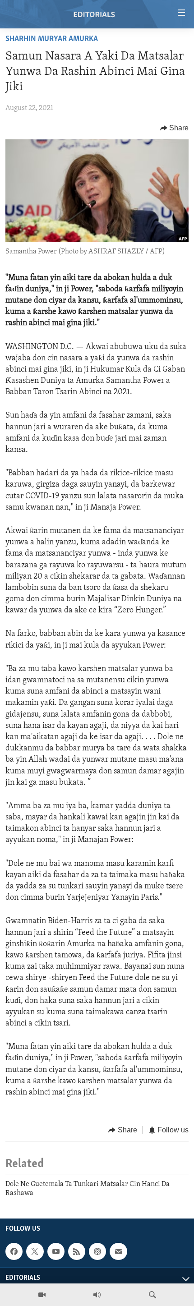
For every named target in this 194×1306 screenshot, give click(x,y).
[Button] (174, 128)
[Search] (152, 1294)
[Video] (41, 1294)
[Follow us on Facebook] (14, 1251)
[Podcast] (97, 1251)
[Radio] (97, 1294)
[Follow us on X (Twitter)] (34, 1251)
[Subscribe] (118, 1251)
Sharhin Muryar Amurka (51, 39)
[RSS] (76, 1251)
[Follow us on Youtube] (56, 1251)
